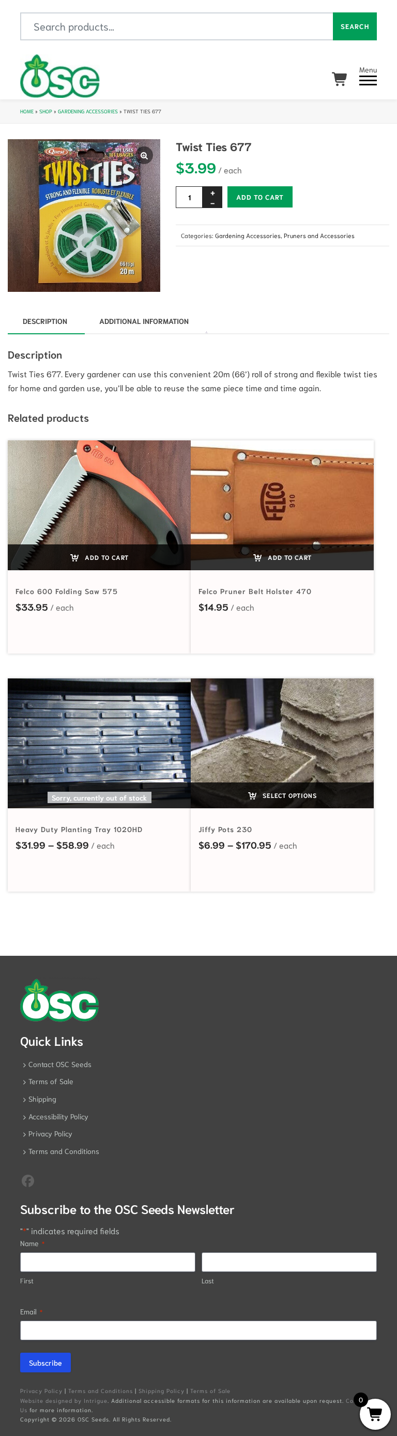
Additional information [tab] (144, 320)
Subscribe (45, 1362)
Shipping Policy (162, 1390)
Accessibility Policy (58, 1116)
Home (27, 111)
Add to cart (260, 197)
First (27, 1280)
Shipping (42, 1098)
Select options (289, 795)
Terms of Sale (50, 1081)
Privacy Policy (50, 1133)
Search (355, 26)
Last (208, 1280)
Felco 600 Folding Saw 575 (67, 591)
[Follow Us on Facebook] (28, 1180)
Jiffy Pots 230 (225, 829)
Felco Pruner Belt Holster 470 (255, 591)
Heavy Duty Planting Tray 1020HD (79, 829)
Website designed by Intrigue (64, 1400)
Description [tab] (45, 320)
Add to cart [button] (106, 557)
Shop (45, 111)
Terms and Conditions (63, 1151)
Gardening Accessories (88, 111)
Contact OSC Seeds (59, 1064)
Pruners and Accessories (319, 235)
